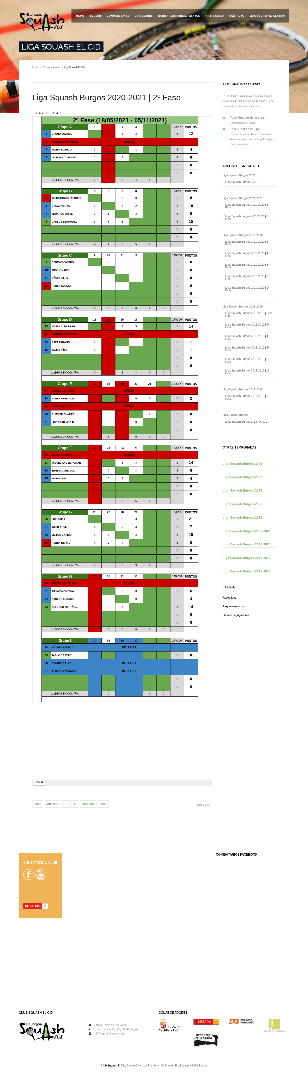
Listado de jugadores (236, 615)
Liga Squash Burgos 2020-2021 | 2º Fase (247, 206)
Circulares (144, 15)
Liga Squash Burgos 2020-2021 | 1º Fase (247, 218)
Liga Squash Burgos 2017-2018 (247, 571)
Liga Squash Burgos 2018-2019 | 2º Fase (247, 360)
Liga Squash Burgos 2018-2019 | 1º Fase (247, 372)
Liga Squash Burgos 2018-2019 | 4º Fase (247, 337)
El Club (95, 15)
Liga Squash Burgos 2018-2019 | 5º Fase (247, 326)
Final (103, 804)
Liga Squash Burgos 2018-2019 (247, 558)
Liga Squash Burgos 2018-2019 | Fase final (249, 314)
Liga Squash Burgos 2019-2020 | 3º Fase (247, 266)
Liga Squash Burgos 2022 (242, 517)
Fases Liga (230, 597)
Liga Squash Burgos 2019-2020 (247, 544)
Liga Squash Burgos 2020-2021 (247, 531)
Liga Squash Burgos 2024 (242, 490)
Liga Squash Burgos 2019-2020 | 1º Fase (247, 289)
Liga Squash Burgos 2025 (242, 477)
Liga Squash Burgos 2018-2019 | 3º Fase (247, 349)
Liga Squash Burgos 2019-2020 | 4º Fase (247, 254)
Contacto (236, 15)
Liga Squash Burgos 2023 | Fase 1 (246, 421)
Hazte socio (214, 15)
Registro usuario (233, 606)
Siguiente (88, 804)
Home (80, 15)
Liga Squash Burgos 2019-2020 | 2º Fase (247, 277)
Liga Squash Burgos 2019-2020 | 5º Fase (247, 243)
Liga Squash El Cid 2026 (267, 15)
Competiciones (118, 15)
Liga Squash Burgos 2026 (241, 182)
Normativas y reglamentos (179, 15)
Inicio (35, 67)
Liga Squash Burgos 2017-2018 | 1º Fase (247, 397)
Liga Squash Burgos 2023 (242, 504)
